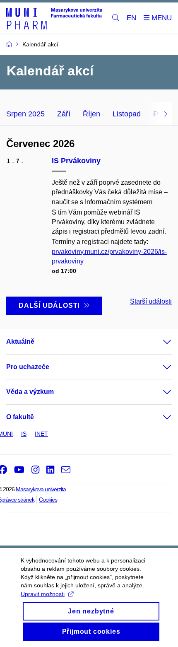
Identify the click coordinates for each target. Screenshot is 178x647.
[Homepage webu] (54, 18)
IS (23, 433)
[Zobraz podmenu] (159, 341)
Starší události (151, 301)
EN (131, 18)
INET (41, 433)
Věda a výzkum (30, 391)
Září (63, 114)
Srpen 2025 (25, 114)
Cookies (48, 499)
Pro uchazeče (27, 366)
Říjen (91, 114)
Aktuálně (20, 341)
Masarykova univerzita (41, 489)
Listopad (127, 114)
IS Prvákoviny (76, 161)
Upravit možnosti (43, 594)
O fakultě (20, 416)
